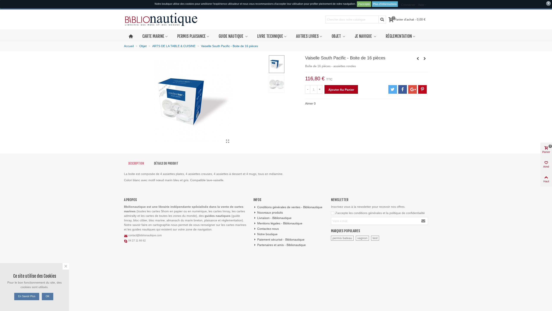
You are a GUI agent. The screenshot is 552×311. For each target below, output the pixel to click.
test (375, 238)
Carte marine (153, 36)
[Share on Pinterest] (422, 89)
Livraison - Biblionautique (274, 218)
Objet (337, 36)
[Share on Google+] (412, 89)
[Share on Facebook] (402, 89)
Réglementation (399, 36)
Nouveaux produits (270, 212)
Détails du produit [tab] (166, 163)
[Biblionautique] (161, 20)
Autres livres (307, 36)
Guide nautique (231, 36)
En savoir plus (26, 296)
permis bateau (342, 238)
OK (47, 296)
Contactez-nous (268, 228)
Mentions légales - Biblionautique (279, 223)
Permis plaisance (191, 36)
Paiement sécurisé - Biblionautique (280, 239)
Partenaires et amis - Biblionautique (281, 245)
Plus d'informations (385, 4)
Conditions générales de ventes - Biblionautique (289, 207)
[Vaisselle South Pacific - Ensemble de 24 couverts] (425, 58)
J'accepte (364, 4)
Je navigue (364, 36)
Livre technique (270, 36)
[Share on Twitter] (392, 89)
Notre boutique (267, 234)
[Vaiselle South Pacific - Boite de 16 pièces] (227, 141)
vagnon (362, 238)
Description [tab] (136, 163)
